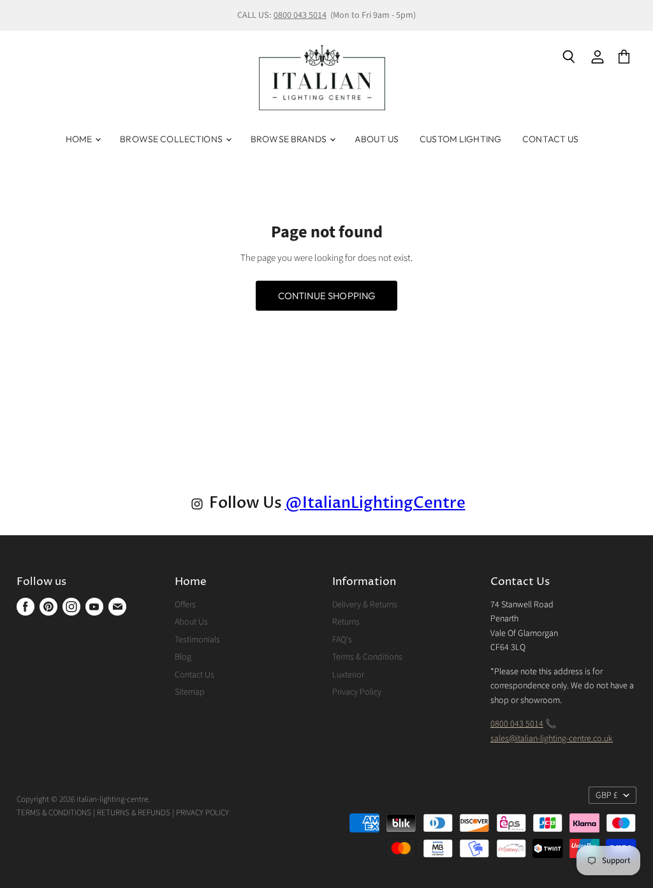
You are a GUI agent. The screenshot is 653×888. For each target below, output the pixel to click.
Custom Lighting (460, 139)
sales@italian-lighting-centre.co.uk (551, 738)
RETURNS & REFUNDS (133, 812)
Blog (183, 657)
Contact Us (550, 139)
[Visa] (230, 812)
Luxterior (348, 675)
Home (80, 139)
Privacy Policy (356, 692)
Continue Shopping (327, 296)
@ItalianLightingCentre (375, 503)
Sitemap (190, 692)
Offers (185, 604)
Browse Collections (172, 139)
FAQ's (342, 639)
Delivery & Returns (364, 604)
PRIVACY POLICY (202, 812)
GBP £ (607, 795)
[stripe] (239, 812)
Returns (346, 622)
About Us (377, 139)
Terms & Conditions (367, 657)
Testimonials (197, 639)
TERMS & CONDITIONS (54, 812)
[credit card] (236, 812)
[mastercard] (234, 812)
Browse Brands (289, 139)
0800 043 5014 (300, 15)
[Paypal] (232, 812)
